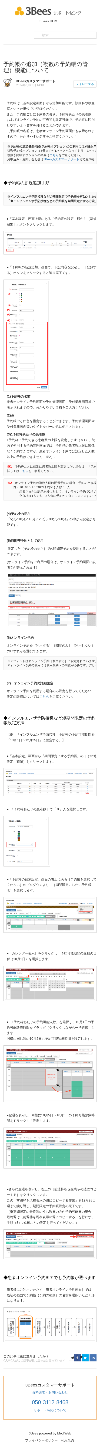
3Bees (33, 1433)
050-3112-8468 (50, 1402)
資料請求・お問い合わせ (50, 1392)
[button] (73, 1357)
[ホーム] (50, 11)
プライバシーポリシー (41, 1440)
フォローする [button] (85, 84)
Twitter (85, 1357)
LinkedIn (93, 1357)
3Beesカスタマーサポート (61, 159)
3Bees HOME (50, 21)
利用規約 (67, 1440)
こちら (54, 155)
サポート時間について (50, 1410)
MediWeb (64, 1433)
